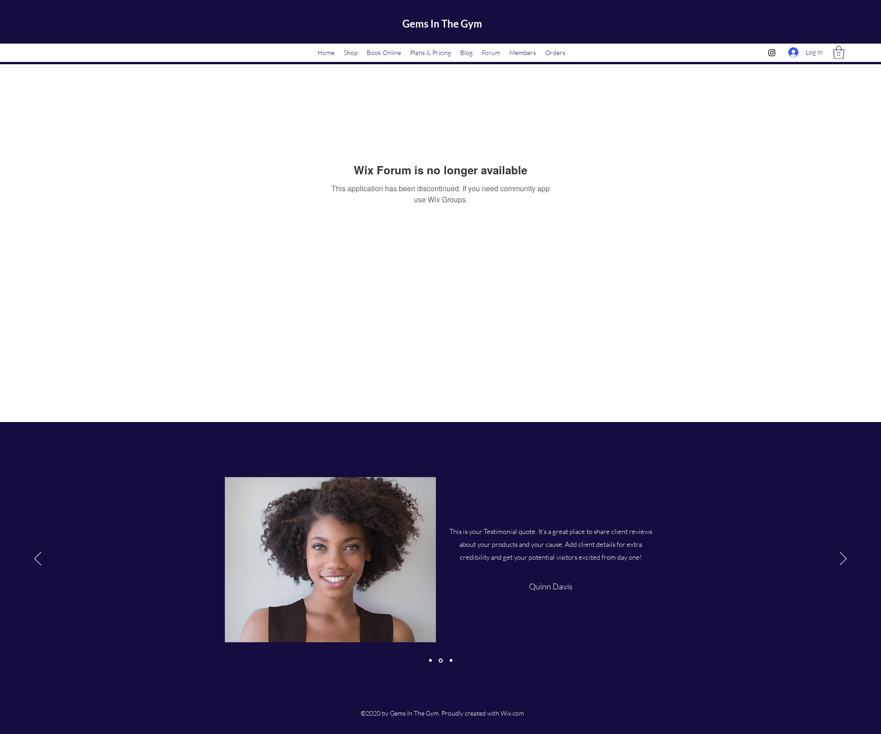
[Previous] (37, 559)
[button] (838, 52)
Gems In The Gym (442, 23)
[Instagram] (771, 52)
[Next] (843, 559)
